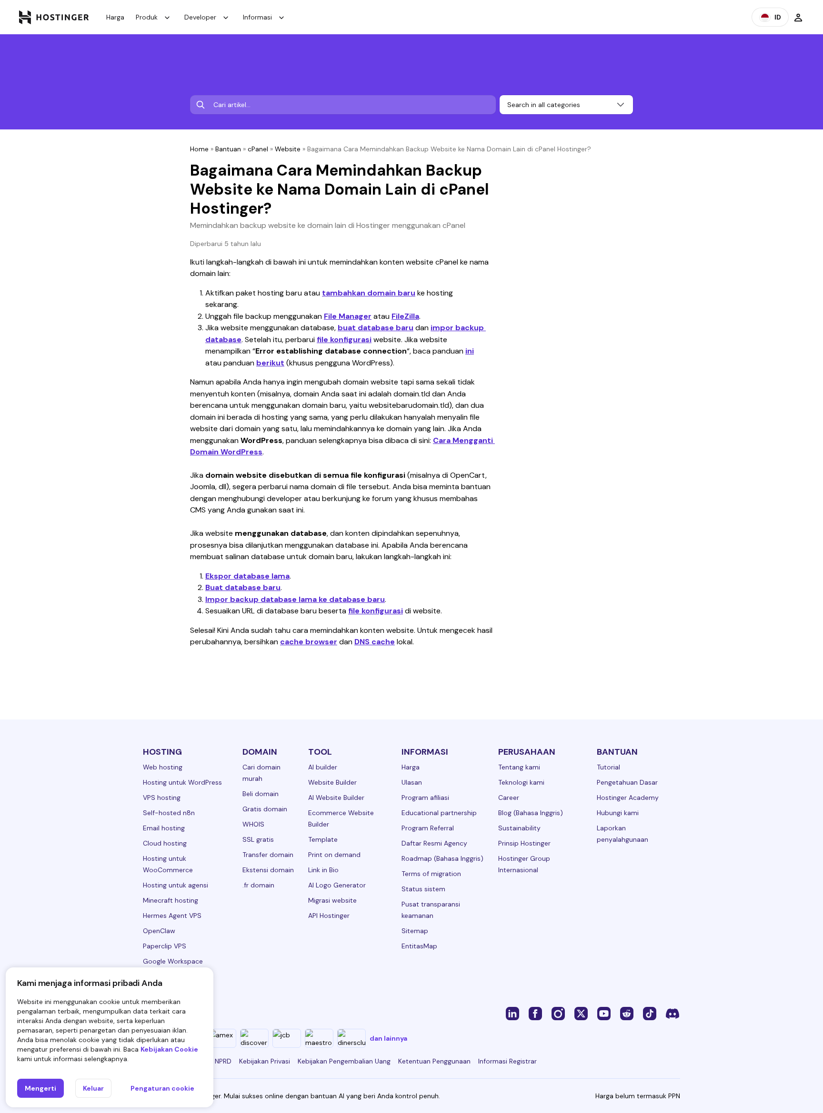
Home (199, 149)
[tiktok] (649, 1013)
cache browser (308, 642)
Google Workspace (173, 961)
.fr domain (258, 885)
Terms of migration (431, 873)
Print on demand (334, 854)
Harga (115, 17)
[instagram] (558, 1013)
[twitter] (581, 1013)
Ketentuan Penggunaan (434, 1061)
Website (288, 149)
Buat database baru (243, 587)
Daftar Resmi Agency (434, 843)
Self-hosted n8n (169, 812)
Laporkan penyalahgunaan (622, 834)
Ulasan (411, 782)
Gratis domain (264, 809)
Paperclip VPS (164, 946)
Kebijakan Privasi (264, 1061)
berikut (270, 363)
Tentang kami (519, 767)
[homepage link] (54, 17)
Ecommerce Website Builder (341, 818)
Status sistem (423, 889)
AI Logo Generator (337, 885)
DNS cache (374, 642)
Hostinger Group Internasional (524, 864)
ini (469, 351)
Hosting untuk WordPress (182, 782)
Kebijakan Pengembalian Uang (344, 1061)
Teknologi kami (521, 782)
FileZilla (405, 316)
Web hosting (162, 767)
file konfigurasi (344, 340)
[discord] (672, 1013)
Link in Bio (323, 870)
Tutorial (608, 767)
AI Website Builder (336, 797)
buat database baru (375, 328)
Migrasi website (332, 900)
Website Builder (332, 782)
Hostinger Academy (628, 797)
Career (508, 797)
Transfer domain (267, 854)
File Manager (347, 316)
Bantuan (228, 149)
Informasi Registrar (507, 1061)
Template (323, 839)
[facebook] (535, 1013)
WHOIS (253, 824)
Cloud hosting (165, 843)
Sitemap (414, 930)
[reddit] (626, 1013)
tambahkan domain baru (368, 293)
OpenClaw (159, 930)
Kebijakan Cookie (169, 1049)
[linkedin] (512, 1013)
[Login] (798, 17)
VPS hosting (162, 797)
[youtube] (604, 1013)
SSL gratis (258, 839)
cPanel (258, 149)
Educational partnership (439, 812)
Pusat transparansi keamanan (430, 910)
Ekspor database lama (247, 576)
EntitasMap (419, 946)
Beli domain (260, 793)
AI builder (322, 767)
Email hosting (164, 828)
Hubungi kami (618, 812)
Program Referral (427, 828)
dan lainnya (388, 1038)
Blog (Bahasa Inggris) (530, 812)
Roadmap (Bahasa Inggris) (442, 858)
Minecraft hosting (170, 900)
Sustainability (519, 828)
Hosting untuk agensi (175, 885)
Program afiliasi (425, 797)
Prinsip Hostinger (524, 843)
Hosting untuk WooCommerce (168, 864)
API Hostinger (329, 915)
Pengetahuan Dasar (627, 782)
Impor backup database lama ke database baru (295, 599)
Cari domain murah (261, 773)
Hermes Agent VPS (172, 915)
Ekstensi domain (268, 870)
